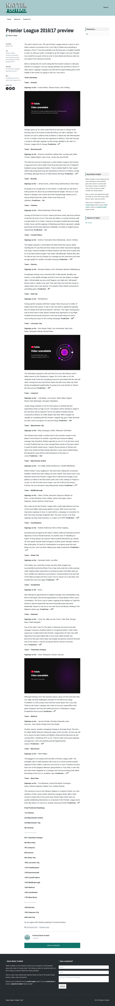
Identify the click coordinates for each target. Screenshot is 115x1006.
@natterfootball (101, 207)
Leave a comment (53, 945)
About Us (17, 19)
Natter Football (12, 35)
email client (50, 981)
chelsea (13, 53)
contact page (89, 205)
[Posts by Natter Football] (7, 35)
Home (9, 19)
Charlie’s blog (44, 927)
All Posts (35, 938)
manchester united (13, 57)
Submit (62, 986)
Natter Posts (9, 46)
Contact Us (27, 19)
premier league (10, 59)
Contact (17, 1000)
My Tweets (88, 223)
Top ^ (21, 1000)
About (12, 1000)
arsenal (8, 53)
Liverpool (8, 55)
